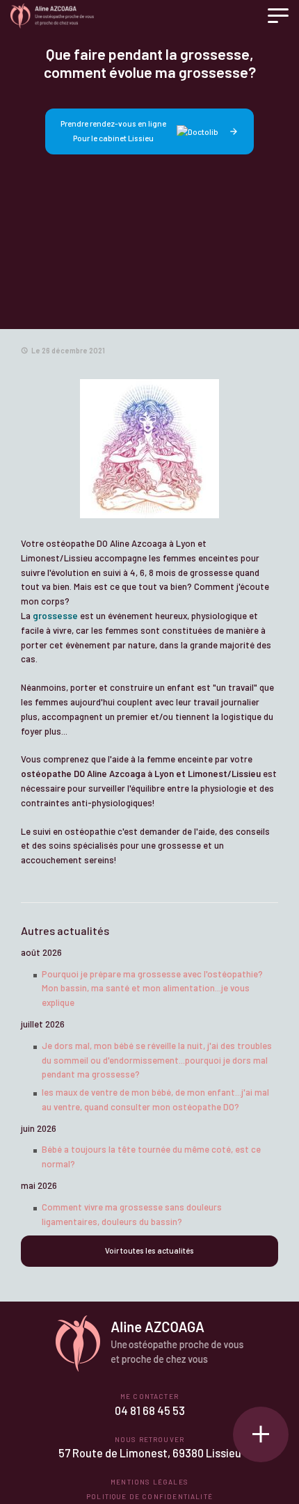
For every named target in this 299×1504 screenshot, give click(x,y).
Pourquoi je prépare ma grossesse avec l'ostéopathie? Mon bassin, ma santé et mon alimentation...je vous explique (152, 988)
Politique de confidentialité (149, 1496)
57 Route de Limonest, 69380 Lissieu (149, 1452)
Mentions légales (149, 1482)
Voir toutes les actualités (149, 1250)
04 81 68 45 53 (150, 1410)
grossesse (55, 615)
